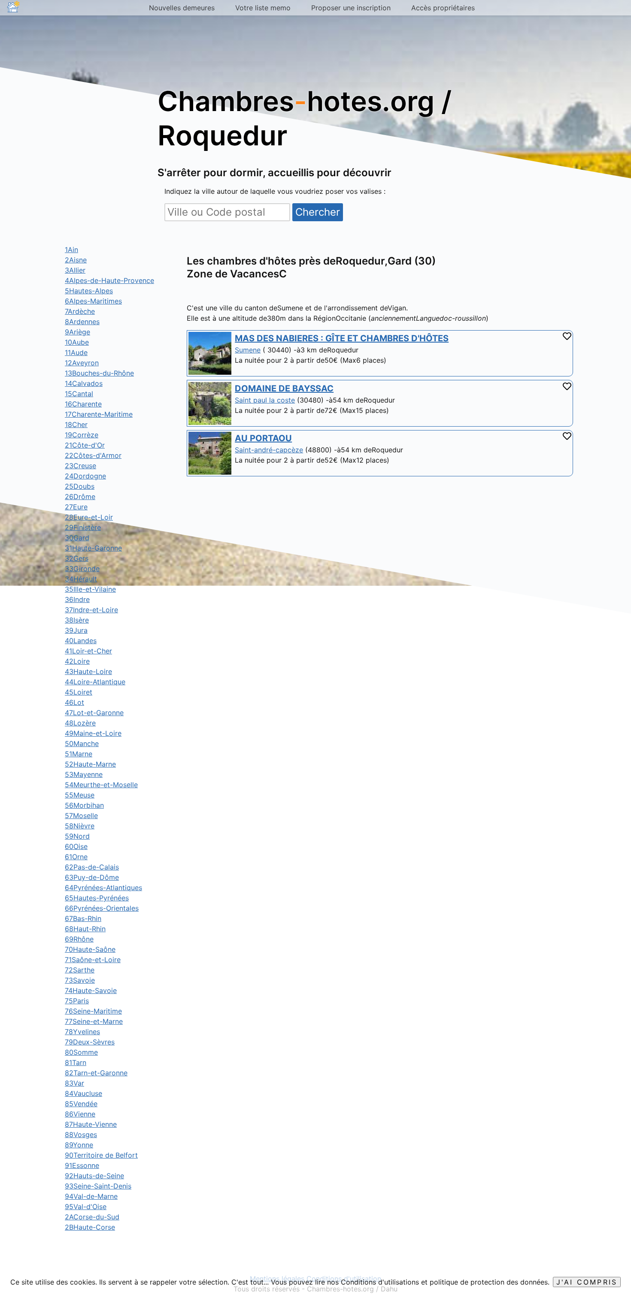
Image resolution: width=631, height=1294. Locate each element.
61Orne (76, 856)
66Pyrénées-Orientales (102, 908)
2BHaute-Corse (90, 1227)
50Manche (82, 743)
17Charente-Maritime (99, 414)
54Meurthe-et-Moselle (101, 784)
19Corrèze (81, 434)
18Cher (76, 424)
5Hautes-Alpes (89, 290)
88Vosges (81, 1134)
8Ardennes (82, 321)
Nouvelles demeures (182, 7)
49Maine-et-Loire (93, 733)
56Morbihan (84, 805)
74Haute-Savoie (91, 990)
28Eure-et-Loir (89, 517)
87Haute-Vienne (91, 1124)
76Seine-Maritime (93, 1011)
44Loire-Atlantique (95, 681)
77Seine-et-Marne (94, 1021)
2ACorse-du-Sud (92, 1217)
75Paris (77, 1000)
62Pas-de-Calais (92, 867)
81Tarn (75, 1062)
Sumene (248, 350)
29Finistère (83, 527)
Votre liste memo (263, 7)
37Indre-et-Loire (91, 609)
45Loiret (78, 692)
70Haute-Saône (90, 949)
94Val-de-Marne (91, 1196)
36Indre (77, 599)
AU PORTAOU (263, 438)
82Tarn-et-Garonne (96, 1072)
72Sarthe (79, 970)
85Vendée (81, 1103)
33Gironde (82, 568)
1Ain (71, 249)
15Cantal (79, 393)
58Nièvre (79, 826)
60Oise (76, 846)
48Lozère (80, 723)
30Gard (77, 537)
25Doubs (79, 486)
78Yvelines (82, 1031)
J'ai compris (586, 1282)
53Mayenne (84, 774)
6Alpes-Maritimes (93, 301)
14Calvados (84, 383)
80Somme (81, 1052)
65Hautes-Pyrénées (97, 898)
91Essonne (82, 1165)
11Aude (76, 352)
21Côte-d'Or (85, 445)
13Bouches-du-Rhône (99, 373)
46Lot (74, 702)
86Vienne (80, 1114)
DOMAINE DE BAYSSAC (284, 388)
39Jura (76, 630)
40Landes (81, 640)
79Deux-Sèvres (90, 1042)
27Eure (76, 507)
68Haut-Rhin (85, 928)
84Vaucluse (83, 1093)
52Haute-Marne (90, 764)
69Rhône (79, 939)
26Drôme (80, 496)
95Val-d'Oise (85, 1206)
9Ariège (77, 332)
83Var (74, 1083)
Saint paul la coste (265, 400)
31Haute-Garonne (93, 548)
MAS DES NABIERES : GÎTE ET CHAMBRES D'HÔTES (342, 338)
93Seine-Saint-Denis (98, 1186)
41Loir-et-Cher (88, 651)
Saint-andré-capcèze (269, 449)
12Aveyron (82, 362)
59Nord (77, 836)
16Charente (83, 404)
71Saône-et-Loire (93, 959)
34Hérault (81, 579)
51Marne (78, 753)
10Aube (77, 342)
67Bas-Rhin (83, 918)
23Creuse (80, 465)
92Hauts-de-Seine (94, 1175)
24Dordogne (85, 476)
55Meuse (79, 795)
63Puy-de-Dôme (92, 877)
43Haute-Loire (88, 671)
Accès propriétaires (443, 7)
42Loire (77, 661)
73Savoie (80, 980)
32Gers (76, 558)
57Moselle (81, 815)
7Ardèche (80, 311)
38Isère (77, 620)
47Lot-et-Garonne (94, 712)
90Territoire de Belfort (101, 1155)
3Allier (75, 270)
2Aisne (76, 260)
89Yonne (79, 1145)
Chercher (317, 212)
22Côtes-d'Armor (93, 455)
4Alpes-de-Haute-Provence (109, 280)
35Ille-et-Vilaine (90, 589)
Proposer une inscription (351, 7)
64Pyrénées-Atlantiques (103, 887)
